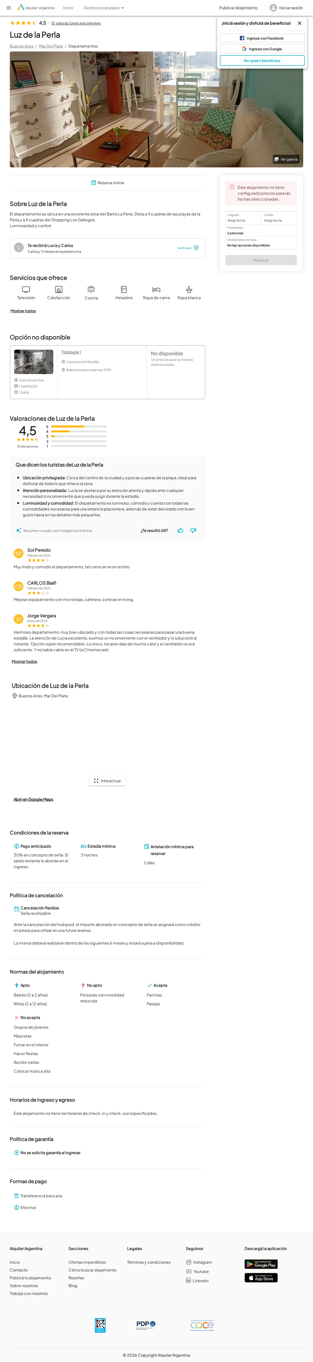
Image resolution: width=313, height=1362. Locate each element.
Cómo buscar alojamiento (92, 1269)
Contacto (19, 1269)
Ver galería (289, 159)
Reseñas (76, 1277)
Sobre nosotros (24, 1285)
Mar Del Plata (51, 46)
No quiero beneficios (262, 60)
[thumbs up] (180, 530)
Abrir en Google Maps (33, 799)
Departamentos (83, 46)
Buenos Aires (22, 46)
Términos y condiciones (149, 1262)
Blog (72, 1285)
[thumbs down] (193, 530)
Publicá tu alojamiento (30, 1277)
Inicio (15, 1262)
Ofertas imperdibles (87, 1262)
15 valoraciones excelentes (76, 23)
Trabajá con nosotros (29, 1293)
